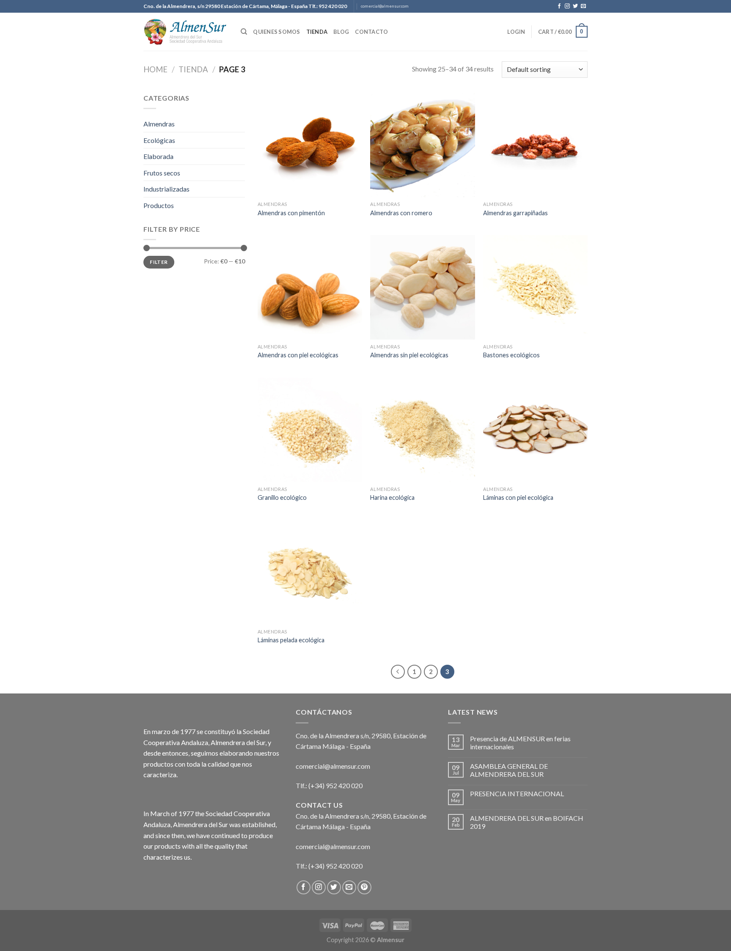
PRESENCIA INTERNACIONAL (517, 793)
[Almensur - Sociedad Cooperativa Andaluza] (185, 32)
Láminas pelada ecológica (291, 640)
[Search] (244, 32)
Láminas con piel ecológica (518, 497)
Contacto (371, 31)
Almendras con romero (401, 213)
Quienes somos (276, 31)
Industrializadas (166, 189)
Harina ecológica (392, 497)
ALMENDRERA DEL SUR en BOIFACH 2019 (526, 822)
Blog (341, 31)
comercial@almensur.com (385, 6)
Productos (158, 205)
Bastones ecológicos (511, 355)
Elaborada (158, 156)
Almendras (159, 124)
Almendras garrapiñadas (515, 213)
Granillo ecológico (282, 497)
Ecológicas (159, 140)
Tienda (317, 31)
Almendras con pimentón (291, 213)
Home (155, 69)
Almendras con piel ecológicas (298, 355)
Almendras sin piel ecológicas (409, 355)
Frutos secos (161, 173)
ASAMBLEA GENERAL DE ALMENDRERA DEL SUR (509, 770)
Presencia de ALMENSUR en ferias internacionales (520, 742)
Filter (159, 262)
